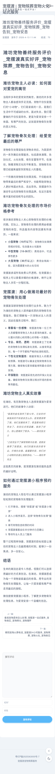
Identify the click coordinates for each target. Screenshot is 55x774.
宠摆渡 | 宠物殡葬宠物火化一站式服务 (28, 9)
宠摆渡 (5, 37)
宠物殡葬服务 (30, 760)
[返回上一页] (49, 751)
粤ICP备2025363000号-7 (27, 756)
